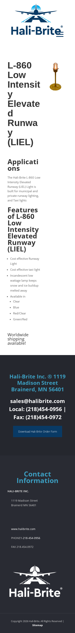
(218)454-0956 (44, 409)
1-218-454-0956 (30, 538)
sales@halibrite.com (37, 401)
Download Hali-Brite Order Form (37, 431)
